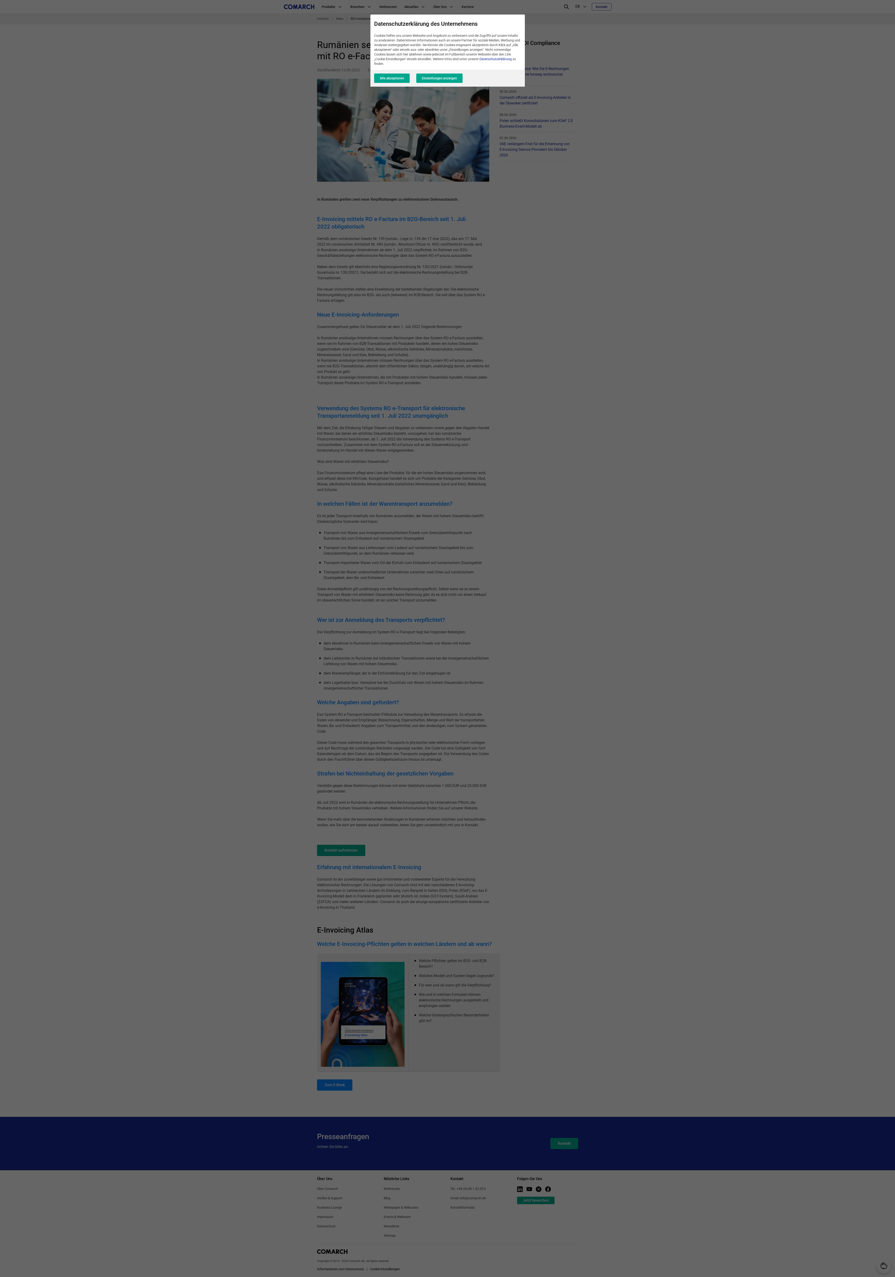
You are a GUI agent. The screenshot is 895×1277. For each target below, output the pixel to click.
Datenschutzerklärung (495, 59)
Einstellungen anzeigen (439, 78)
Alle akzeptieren (392, 78)
